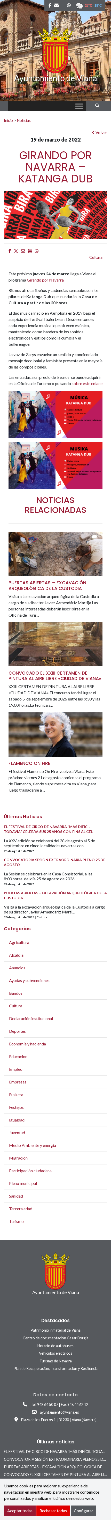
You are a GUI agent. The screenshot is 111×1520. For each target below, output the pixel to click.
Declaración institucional (31, 1018)
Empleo (15, 1069)
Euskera (16, 1094)
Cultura (95, 257)
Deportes (17, 1031)
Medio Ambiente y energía (32, 1145)
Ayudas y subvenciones (29, 980)
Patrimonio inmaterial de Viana (55, 1330)
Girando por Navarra (45, 279)
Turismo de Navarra (55, 1361)
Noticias (24, 120)
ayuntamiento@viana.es (59, 1412)
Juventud (17, 1132)
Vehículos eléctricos (55, 1353)
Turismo (16, 1221)
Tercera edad (20, 1208)
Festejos (16, 1107)
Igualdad (17, 1119)
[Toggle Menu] (79, 106)
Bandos (15, 993)
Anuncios (17, 967)
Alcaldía (16, 955)
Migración (18, 1157)
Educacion (18, 1056)
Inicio (8, 120)
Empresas (17, 1081)
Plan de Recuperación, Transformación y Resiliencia (55, 1368)
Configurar (83, 1510)
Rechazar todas (53, 1510)
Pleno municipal (23, 1183)
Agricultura (19, 942)
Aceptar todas (20, 1510)
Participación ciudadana (30, 1170)
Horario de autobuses (55, 1346)
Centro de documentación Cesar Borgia (55, 1338)
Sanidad (16, 1195)
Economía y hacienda (27, 1043)
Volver (101, 132)
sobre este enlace (87, 383)
